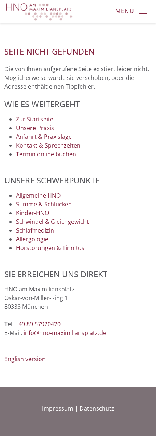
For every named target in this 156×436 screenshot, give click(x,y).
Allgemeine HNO (38, 195)
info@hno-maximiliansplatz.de (65, 333)
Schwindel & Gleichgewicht (52, 222)
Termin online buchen (46, 154)
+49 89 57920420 (38, 324)
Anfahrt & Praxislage (44, 137)
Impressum (57, 408)
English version (25, 359)
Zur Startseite (34, 119)
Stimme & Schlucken (44, 204)
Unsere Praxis (35, 128)
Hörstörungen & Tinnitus (50, 248)
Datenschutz (96, 408)
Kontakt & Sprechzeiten (48, 145)
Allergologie (32, 239)
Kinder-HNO (32, 213)
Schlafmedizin (35, 230)
